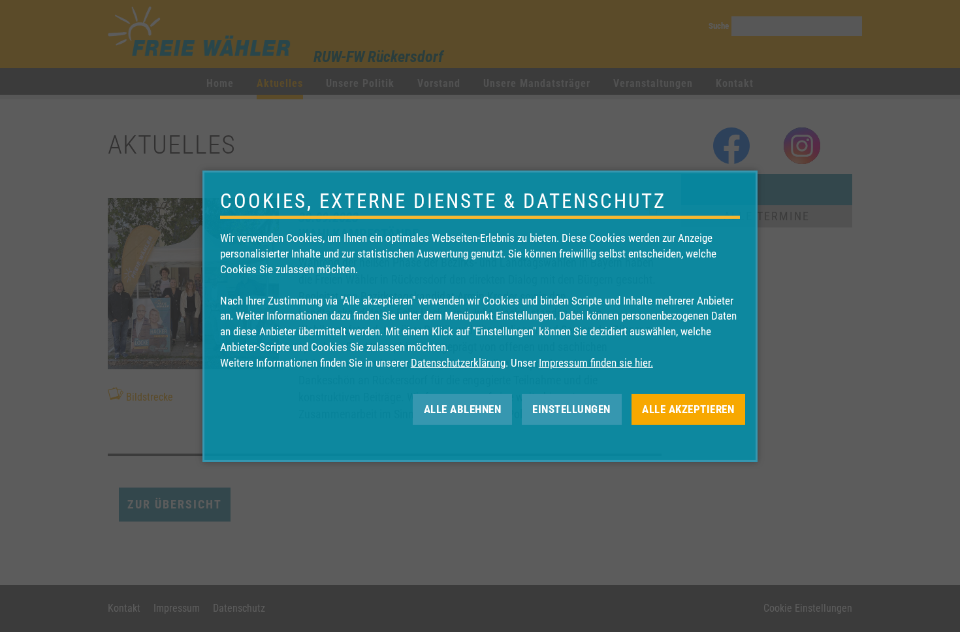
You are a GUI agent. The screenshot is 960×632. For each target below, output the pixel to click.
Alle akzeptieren (688, 408)
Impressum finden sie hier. (596, 362)
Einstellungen (571, 408)
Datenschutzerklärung (458, 362)
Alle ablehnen (463, 408)
